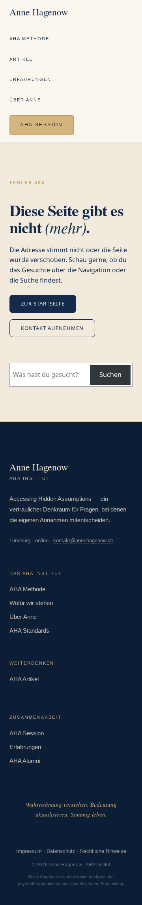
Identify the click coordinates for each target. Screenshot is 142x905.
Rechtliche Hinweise (103, 851)
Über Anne (25, 99)
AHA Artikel (24, 679)
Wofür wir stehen (31, 603)
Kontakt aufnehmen (52, 328)
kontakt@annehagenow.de (83, 540)
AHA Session (41, 124)
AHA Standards (29, 630)
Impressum (29, 851)
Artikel (21, 59)
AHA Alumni (24, 760)
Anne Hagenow (38, 12)
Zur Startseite (43, 303)
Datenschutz (61, 851)
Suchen (110, 374)
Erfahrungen (30, 79)
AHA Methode (29, 38)
